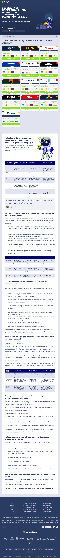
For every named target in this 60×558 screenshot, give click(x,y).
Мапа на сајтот (47, 511)
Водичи (50, 1)
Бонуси (12, 503)
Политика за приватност (36, 556)
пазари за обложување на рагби (32, 218)
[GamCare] (20, 538)
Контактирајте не (47, 509)
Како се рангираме (47, 507)
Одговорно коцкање (29, 507)
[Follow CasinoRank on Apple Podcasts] (57, 527)
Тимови (12, 511)
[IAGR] (6, 538)
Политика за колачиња (7, 556)
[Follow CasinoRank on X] (48, 527)
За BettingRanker (47, 503)
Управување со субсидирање (29, 509)
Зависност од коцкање (17, 556)
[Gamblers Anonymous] (12, 538)
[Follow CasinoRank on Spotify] (54, 527)
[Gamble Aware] (46, 538)
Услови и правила (53, 556)
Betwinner (7, 178)
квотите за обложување (10, 410)
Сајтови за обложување (27, 1)
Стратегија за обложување (30, 503)
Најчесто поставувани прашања (29, 511)
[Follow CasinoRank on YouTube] (51, 527)
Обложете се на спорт (41, 1)
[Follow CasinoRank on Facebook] (43, 527)
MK (3, 527)
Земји (12, 507)
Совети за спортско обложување (29, 505)
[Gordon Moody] (30, 538)
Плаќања (12, 505)
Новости (56, 1)
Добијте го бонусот (11, 58)
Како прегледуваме (47, 505)
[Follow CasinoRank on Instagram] (46, 527)
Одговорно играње (27, 556)
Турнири (12, 509)
